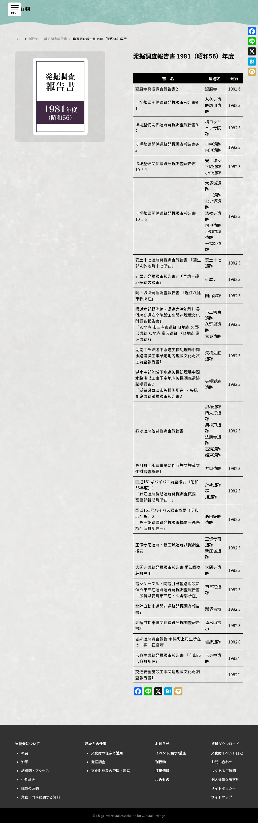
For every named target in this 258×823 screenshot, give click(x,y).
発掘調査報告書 (55, 38)
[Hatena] (252, 61)
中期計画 (28, 779)
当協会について (27, 743)
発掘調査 (98, 761)
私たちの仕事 (95, 743)
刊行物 (33, 38)
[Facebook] (252, 31)
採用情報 (162, 770)
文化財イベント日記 (227, 752)
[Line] (252, 41)
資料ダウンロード (225, 743)
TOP (18, 38)
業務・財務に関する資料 (40, 797)
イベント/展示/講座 (170, 752)
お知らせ (162, 743)
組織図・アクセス (35, 770)
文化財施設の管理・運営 (110, 770)
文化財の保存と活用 (107, 752)
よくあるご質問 (223, 770)
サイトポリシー (223, 788)
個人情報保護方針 (225, 779)
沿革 (24, 761)
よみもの (162, 779)
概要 (24, 752)
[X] (252, 51)
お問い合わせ (221, 761)
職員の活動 (30, 788)
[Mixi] (252, 72)
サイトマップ (221, 797)
